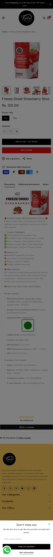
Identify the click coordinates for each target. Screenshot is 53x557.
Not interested (26, 552)
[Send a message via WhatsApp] (6, 550)
